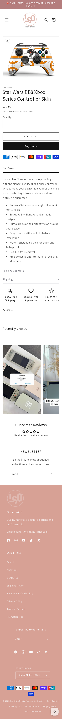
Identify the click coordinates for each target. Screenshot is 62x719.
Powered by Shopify (34, 701)
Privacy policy (15, 706)
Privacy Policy (14, 601)
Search (10, 562)
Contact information (33, 711)
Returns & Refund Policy (20, 593)
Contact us (12, 577)
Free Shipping (8, 111)
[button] (7, 20)
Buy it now (31, 146)
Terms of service (32, 706)
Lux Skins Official (18, 701)
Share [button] (10, 309)
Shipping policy (49, 706)
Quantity (7, 117)
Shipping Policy (15, 585)
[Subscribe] (51, 474)
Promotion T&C (15, 616)
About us (12, 569)
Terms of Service (16, 609)
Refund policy (53, 701)
